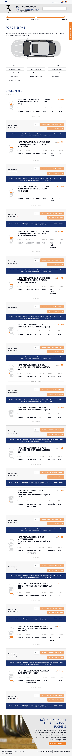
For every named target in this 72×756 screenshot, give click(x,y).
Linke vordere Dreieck (15, 69)
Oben (57, 65)
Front (14, 65)
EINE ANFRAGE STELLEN (57, 744)
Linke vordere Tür (36, 69)
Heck (36, 65)
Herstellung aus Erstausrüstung (12, 126)
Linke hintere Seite (57, 69)
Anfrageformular (7, 753)
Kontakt (21, 751)
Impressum (48, 751)
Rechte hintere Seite (36, 76)
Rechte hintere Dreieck (15, 80)
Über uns (16, 751)
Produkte (9, 751)
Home (4, 751)
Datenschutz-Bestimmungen (61, 751)
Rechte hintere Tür (57, 76)
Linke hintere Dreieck (36, 73)
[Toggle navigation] (5, 2)
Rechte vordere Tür (15, 76)
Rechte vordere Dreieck (57, 73)
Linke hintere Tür (15, 73)
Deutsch (55, 2)
